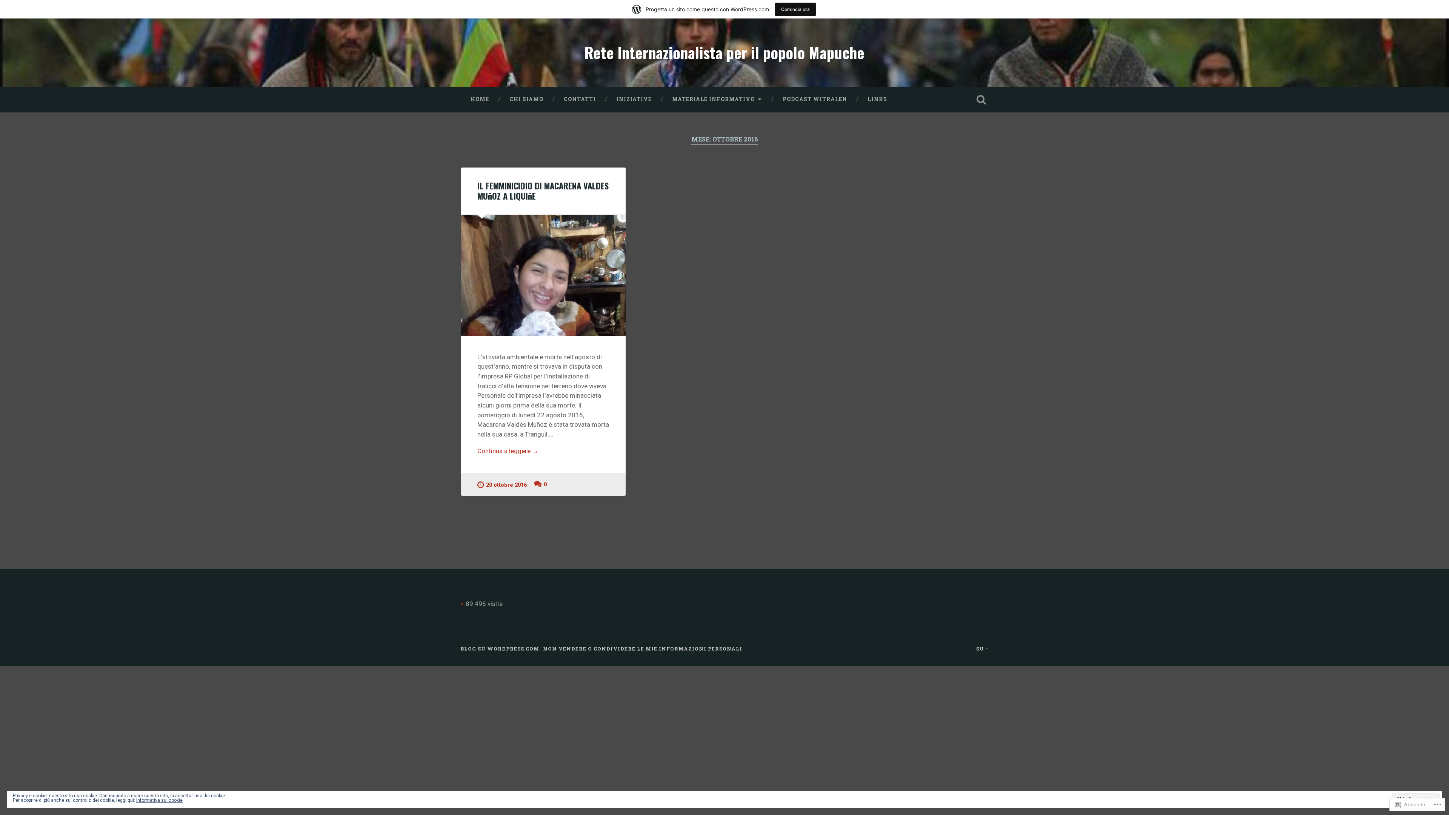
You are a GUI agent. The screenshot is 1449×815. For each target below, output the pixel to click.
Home (480, 99)
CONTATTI (580, 99)
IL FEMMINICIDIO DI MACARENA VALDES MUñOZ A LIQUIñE (543, 190)
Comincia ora (795, 9)
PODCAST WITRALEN (815, 99)
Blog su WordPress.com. (500, 649)
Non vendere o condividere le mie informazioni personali (642, 649)
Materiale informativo (713, 99)
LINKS (877, 99)
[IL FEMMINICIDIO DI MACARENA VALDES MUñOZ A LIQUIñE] (543, 275)
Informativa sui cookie (159, 800)
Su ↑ (982, 649)
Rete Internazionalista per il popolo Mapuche (724, 52)
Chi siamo (526, 99)
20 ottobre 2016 (506, 485)
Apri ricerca (981, 99)
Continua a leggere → (507, 451)
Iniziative (634, 99)
